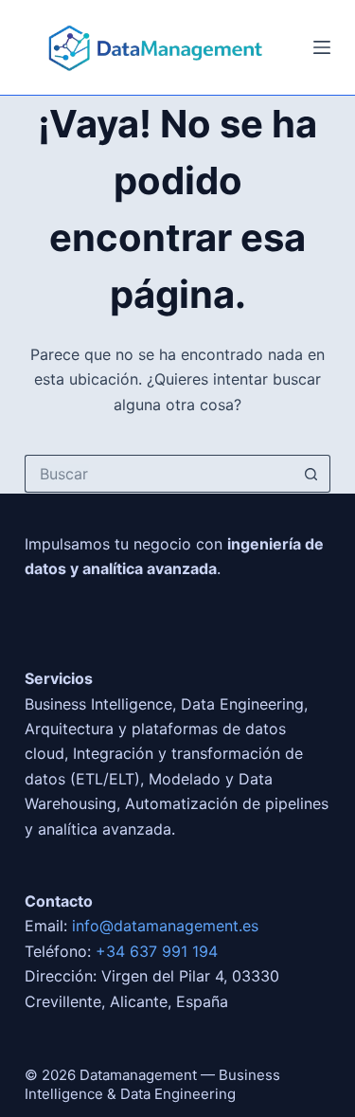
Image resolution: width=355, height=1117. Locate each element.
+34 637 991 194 (157, 951)
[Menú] (321, 47)
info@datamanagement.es (165, 925)
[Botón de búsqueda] (311, 474)
